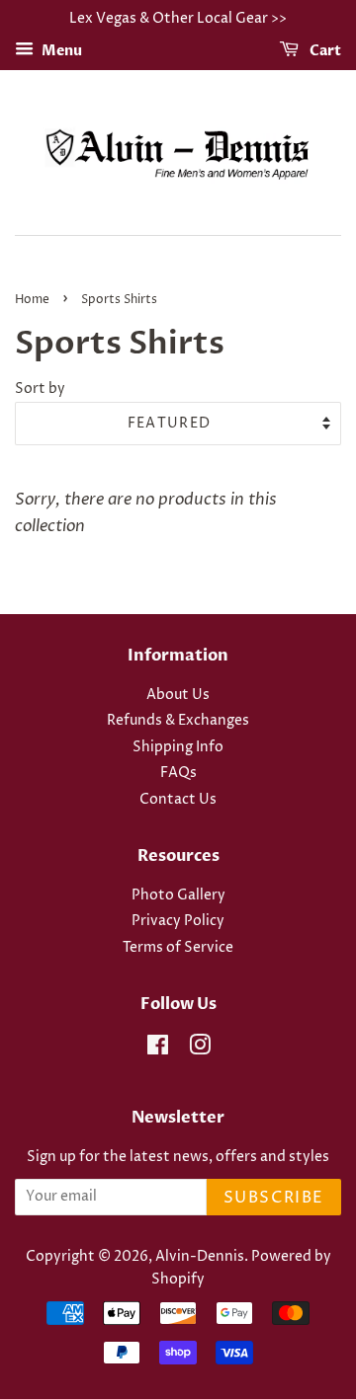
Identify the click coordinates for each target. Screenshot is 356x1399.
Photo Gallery (178, 895)
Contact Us (178, 800)
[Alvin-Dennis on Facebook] (157, 1049)
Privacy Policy (178, 921)
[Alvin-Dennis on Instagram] (200, 1049)
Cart (324, 50)
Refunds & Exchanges (178, 721)
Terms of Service (178, 948)
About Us (178, 695)
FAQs (178, 773)
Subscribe (273, 1197)
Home (32, 299)
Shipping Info (178, 747)
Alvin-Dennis (199, 1257)
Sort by (40, 389)
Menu (60, 50)
